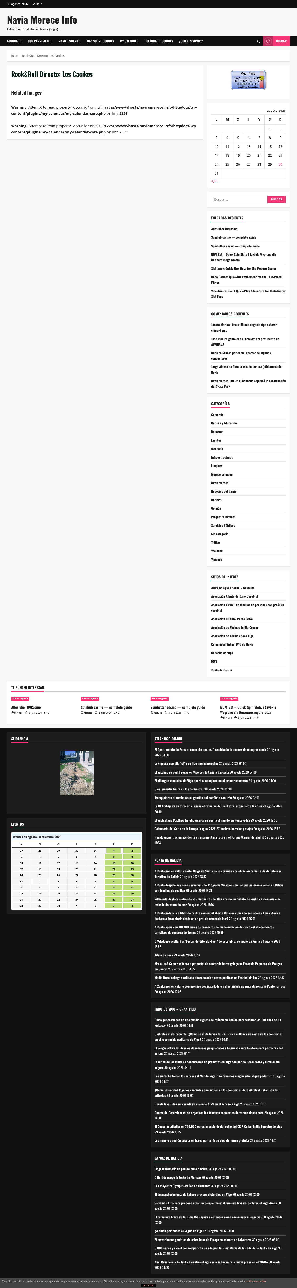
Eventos (216, 440)
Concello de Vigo (222, 652)
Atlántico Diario (168, 738)
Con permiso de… (40, 41)
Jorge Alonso (219, 366)
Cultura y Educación (224, 423)
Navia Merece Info (42, 19)
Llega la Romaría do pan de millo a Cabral (181, 1168)
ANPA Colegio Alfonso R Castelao (233, 587)
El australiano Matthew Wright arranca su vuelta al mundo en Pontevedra (202, 820)
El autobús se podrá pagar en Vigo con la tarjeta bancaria (192, 772)
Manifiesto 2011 (69, 41)
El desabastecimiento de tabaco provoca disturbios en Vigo (193, 1194)
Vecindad (217, 550)
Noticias (216, 499)
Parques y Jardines (223, 516)
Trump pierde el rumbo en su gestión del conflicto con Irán (193, 797)
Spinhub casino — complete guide (233, 237)
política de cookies (256, 1281)
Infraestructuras (222, 457)
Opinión (216, 508)
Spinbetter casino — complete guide (235, 246)
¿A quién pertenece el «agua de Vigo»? (180, 1230)
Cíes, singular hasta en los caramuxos (179, 789)
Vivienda (216, 559)
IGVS (214, 661)
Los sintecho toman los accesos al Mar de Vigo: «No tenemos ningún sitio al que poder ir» (213, 1076)
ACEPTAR (148, 1285)
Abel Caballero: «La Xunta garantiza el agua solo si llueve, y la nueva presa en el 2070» (211, 1262)
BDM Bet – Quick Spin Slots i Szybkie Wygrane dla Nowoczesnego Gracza (248, 709)
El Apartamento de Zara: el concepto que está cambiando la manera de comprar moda (210, 749)
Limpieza (216, 465)
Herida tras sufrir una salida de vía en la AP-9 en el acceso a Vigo (197, 1104)
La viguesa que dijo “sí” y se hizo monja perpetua (186, 763)
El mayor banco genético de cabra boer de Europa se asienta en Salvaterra (203, 1239)
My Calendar (129, 41)
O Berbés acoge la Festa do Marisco (178, 1177)
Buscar (281, 41)
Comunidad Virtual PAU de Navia (232, 644)
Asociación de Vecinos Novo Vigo (232, 635)
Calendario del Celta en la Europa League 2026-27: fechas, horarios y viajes (204, 828)
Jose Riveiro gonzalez (225, 338)
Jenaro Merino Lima (224, 324)
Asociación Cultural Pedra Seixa (232, 618)
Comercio (217, 414)
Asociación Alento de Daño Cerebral (234, 596)
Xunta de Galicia (221, 670)
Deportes (217, 431)
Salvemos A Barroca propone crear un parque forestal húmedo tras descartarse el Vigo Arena (216, 1203)
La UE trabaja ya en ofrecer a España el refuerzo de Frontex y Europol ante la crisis (208, 806)
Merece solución (222, 474)
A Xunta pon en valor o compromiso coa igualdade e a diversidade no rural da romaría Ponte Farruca (220, 986)
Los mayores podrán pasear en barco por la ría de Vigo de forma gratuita (202, 1140)
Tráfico (215, 542)
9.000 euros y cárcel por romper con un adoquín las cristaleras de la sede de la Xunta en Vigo (216, 1248)
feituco (18, 712)
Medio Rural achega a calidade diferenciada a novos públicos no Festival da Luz (206, 977)
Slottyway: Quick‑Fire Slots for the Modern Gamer (243, 268)
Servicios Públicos (223, 525)
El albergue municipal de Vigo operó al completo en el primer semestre (201, 780)
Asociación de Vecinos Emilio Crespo (235, 627)
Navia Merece (220, 482)
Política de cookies (159, 41)
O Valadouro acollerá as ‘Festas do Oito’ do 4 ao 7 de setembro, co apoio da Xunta (207, 941)
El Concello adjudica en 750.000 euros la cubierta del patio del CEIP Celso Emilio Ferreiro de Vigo (218, 1126)
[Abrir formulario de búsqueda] (258, 41)
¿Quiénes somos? (191, 41)
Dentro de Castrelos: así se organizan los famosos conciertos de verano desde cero (209, 1112)
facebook (217, 448)
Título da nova (164, 955)
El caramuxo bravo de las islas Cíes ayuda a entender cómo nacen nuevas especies (208, 1217)
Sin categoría (219, 533)
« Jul (214, 180)
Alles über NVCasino (224, 228)
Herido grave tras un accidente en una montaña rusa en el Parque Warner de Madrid (209, 837)
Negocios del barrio (224, 491)
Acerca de (14, 41)
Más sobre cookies (100, 41)
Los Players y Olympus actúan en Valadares (182, 1185)
